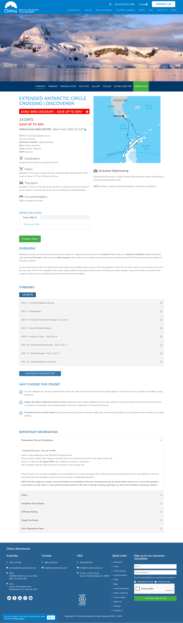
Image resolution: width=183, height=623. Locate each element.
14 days (27, 294)
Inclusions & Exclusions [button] (32, 503)
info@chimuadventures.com (91, 568)
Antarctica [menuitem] (74, 10)
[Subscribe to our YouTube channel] (31, 598)
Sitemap (117, 606)
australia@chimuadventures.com (22, 568)
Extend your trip (123, 86)
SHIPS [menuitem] (142, 10)
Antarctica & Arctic (145, 581)
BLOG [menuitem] (174, 10)
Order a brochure (121, 593)
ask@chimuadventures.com (55, 568)
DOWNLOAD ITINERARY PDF (40, 373)
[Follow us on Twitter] (9, 598)
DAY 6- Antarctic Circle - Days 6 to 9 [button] (39, 336)
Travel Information (121, 588)
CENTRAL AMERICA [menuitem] (125, 10)
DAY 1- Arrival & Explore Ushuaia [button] (37, 302)
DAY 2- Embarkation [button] (31, 311)
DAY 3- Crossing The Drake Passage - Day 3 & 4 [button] (44, 319)
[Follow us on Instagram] (25, 598)
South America (120, 571)
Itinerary (53, 86)
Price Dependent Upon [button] (32, 528)
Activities (84, 86)
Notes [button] (24, 495)
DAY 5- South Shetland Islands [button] (36, 328)
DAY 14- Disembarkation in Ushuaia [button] (38, 361)
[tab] (91, 303)
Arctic (116, 566)
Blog (116, 584)
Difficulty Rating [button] (29, 511)
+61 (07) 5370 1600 (124, 4)
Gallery (96, 86)
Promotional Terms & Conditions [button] (37, 440)
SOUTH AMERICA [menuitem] (104, 10)
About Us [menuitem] (162, 10)
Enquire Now (141, 86)
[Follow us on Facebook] (14, 598)
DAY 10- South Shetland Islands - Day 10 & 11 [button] (44, 344)
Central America (120, 575)
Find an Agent (120, 597)
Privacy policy (19, 618)
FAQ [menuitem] (151, 10)
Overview (40, 86)
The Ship (107, 86)
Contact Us (32, 474)
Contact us (163, 4)
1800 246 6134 (50, 562)
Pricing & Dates (68, 86)
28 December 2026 (31, 224)
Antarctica (118, 562)
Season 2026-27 (30, 217)
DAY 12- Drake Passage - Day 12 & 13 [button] (40, 353)
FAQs (116, 579)
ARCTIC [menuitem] (88, 10)
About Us (118, 601)
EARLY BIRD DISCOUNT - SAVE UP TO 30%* (52, 112)
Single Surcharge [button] (29, 520)
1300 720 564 (15, 562)
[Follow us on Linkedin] (20, 598)
